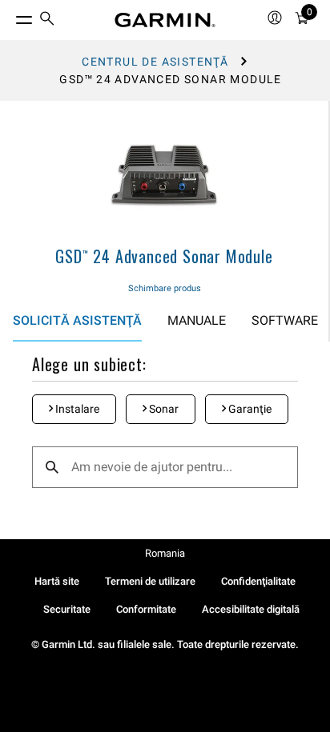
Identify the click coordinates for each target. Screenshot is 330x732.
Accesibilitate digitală (251, 609)
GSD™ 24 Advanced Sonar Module (163, 256)
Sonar (163, 408)
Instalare (76, 408)
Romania (165, 553)
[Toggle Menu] (9, 16)
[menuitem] (47, 20)
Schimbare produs (164, 288)
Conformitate (146, 609)
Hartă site (56, 581)
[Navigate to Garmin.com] (165, 20)
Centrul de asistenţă (155, 61)
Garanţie (249, 408)
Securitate (67, 609)
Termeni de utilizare (150, 581)
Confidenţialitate (258, 581)
